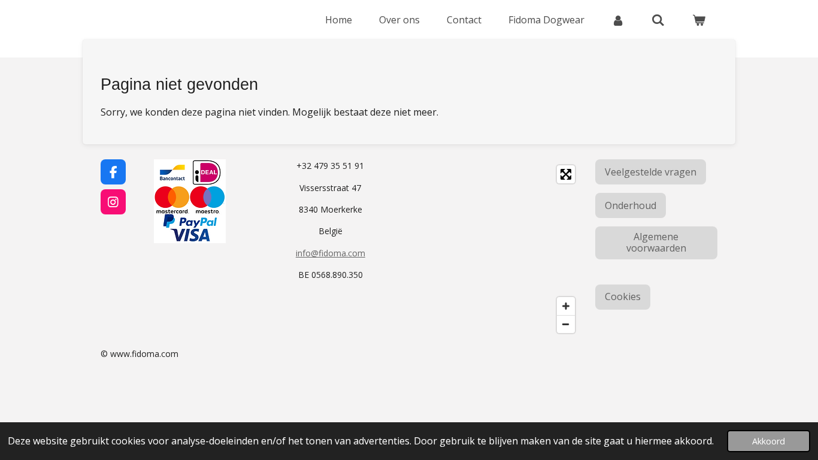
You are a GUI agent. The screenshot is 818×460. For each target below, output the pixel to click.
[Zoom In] (566, 306)
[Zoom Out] (566, 324)
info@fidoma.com (330, 253)
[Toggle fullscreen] (566, 174)
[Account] (618, 20)
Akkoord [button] (768, 441)
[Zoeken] (658, 20)
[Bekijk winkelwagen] (698, 20)
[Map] (498, 249)
